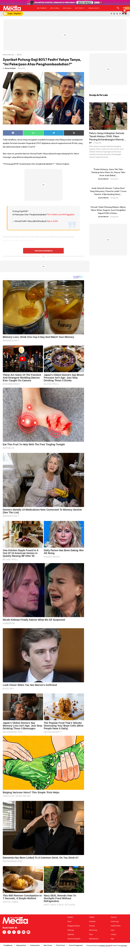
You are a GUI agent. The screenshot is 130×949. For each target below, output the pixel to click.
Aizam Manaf (103, 179)
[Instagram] (114, 13)
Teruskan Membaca (43, 251)
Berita (19, 55)
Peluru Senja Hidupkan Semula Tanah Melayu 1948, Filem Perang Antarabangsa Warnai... (107, 136)
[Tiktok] (120, 13)
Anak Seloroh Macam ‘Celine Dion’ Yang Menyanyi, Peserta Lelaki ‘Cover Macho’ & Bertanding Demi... (108, 191)
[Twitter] (117, 13)
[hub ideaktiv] (124, 7)
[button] (118, 8)
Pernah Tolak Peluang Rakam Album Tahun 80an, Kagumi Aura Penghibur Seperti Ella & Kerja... (108, 210)
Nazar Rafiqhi (10, 68)
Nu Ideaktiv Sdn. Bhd (104, 945)
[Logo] (12, 8)
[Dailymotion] (125, 13)
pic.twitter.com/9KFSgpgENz (61, 214)
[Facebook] (111, 13)
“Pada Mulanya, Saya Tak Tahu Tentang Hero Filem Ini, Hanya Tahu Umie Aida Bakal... (108, 172)
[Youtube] (122, 13)
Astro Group (123, 945)
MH (90, 143)
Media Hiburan (8, 55)
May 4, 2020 (52, 221)
